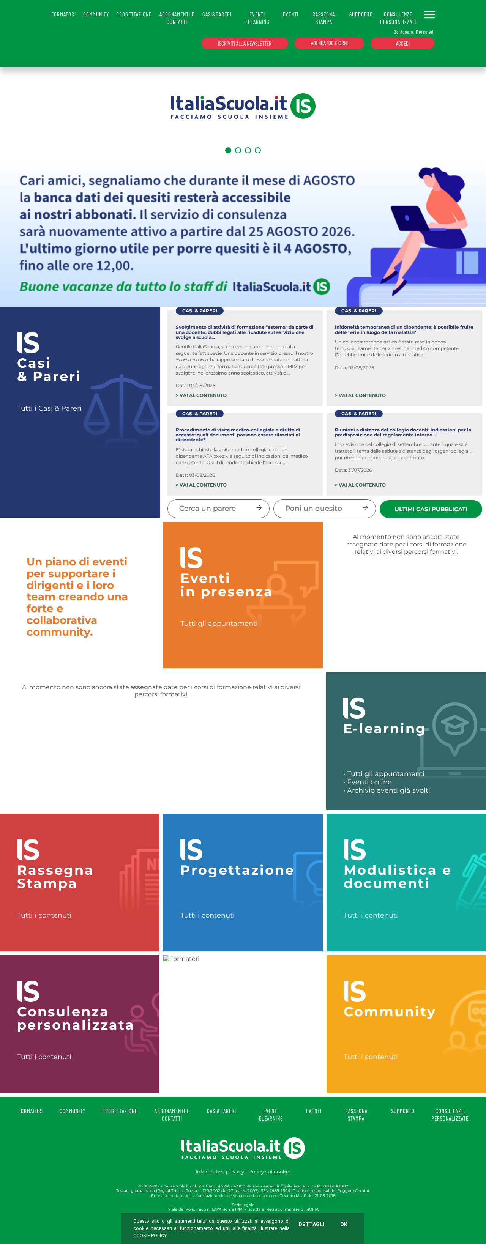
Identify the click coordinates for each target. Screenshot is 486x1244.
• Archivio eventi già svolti (386, 790)
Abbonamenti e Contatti (176, 18)
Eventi (290, 14)
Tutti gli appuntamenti (219, 623)
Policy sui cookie (269, 1171)
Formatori (63, 14)
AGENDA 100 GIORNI (329, 42)
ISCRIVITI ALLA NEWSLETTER (244, 43)
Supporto (361, 14)
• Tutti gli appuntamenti (383, 774)
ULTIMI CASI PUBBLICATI (430, 509)
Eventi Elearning (257, 18)
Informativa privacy (220, 1171)
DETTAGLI (311, 1224)
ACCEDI (403, 43)
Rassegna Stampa (323, 18)
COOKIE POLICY (149, 1235)
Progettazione (133, 14)
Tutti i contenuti (44, 915)
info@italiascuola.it (295, 1186)
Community (96, 14)
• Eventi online (367, 782)
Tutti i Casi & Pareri (49, 408)
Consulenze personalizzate (398, 18)
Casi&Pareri (217, 14)
